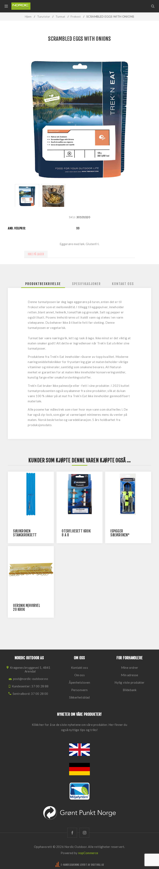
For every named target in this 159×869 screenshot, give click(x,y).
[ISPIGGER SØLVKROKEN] (128, 494)
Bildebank (130, 690)
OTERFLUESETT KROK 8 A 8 (76, 533)
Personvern (79, 690)
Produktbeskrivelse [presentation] (43, 284)
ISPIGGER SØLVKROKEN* (120, 533)
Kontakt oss (79, 667)
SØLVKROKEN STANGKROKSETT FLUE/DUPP (25, 535)
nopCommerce (88, 853)
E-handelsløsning (70, 864)
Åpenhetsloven (79, 682)
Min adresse (129, 675)
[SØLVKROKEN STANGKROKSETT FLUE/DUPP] (31, 494)
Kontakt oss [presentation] (123, 284)
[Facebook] (72, 833)
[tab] (43, 284)
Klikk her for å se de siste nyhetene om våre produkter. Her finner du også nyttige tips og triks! (79, 727)
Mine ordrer (129, 667)
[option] (27, 195)
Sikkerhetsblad (79, 697)
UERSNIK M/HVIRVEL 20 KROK (26, 607)
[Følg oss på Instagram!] (84, 833)
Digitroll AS (97, 864)
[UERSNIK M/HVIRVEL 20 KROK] (31, 569)
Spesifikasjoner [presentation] (86, 284)
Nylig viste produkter (129, 682)
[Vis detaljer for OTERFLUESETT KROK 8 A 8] (79, 494)
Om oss (79, 675)
